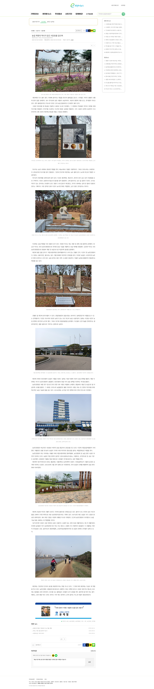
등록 (89, 662)
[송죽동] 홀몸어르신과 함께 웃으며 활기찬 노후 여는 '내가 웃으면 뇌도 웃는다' (114, 67)
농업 (67, 621)
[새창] (89, 30)
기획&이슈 (35, 14)
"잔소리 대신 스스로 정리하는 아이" (114, 89)
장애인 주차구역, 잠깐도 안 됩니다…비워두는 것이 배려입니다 (114, 49)
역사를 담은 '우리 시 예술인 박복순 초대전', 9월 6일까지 (114, 46)
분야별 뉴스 (47, 14)
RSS (46, 679)
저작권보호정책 (31, 679)
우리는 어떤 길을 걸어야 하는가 (40, 630)
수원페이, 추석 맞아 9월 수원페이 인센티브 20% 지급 (114, 27)
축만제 (64, 621)
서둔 (85, 621)
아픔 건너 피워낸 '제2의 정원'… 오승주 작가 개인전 (114, 36)
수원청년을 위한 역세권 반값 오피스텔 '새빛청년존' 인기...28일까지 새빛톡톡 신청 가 (114, 24)
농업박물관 (78, 621)
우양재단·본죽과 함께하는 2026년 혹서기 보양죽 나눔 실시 (114, 70)
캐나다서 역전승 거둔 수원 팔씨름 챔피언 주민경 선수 (114, 86)
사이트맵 (123, 5)
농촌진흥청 (72, 621)
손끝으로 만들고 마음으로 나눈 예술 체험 (42, 628)
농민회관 (89, 621)
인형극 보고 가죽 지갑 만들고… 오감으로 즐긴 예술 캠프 (114, 43)
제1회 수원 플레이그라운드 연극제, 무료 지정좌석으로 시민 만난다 (114, 40)
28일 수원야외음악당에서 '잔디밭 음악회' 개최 (114, 33)
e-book (89, 14)
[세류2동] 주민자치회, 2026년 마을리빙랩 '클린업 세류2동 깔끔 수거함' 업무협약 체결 (114, 64)
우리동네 (58, 14)
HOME (33, 30)
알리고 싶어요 (50, 22)
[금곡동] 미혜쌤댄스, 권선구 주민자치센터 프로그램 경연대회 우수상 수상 (114, 73)
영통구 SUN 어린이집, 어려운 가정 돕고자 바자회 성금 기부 (114, 61)
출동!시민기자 (36, 22)
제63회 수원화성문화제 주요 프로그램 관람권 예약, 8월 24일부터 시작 (114, 52)
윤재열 (72, 40)
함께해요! (79, 14)
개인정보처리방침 (39, 679)
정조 (82, 621)
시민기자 (68, 14)
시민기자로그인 (115, 5)
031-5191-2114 (49, 683)
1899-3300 (41, 683)
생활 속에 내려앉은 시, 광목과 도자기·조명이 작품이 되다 (114, 79)
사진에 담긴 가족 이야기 (38, 633)
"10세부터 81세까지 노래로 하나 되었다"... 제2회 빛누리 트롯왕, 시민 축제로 (114, 30)
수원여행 (43, 22)
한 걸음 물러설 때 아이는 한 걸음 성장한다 (114, 82)
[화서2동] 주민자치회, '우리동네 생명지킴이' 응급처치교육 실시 (114, 76)
